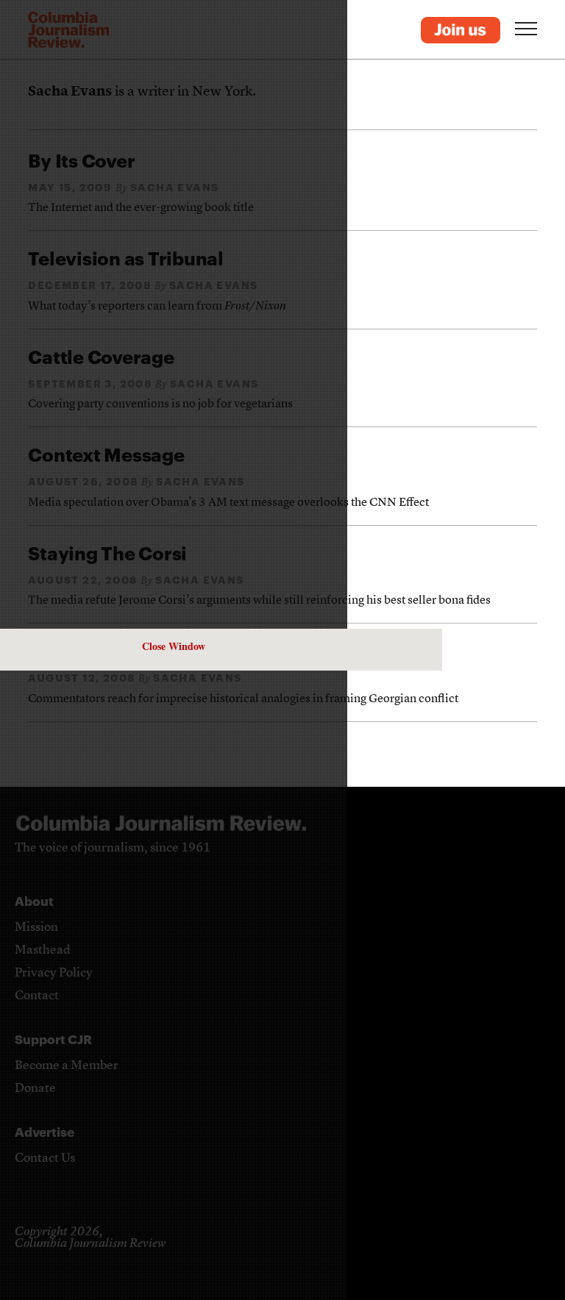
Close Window (173, 646)
